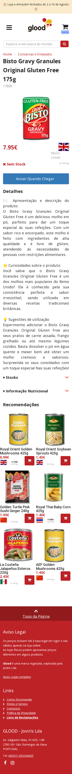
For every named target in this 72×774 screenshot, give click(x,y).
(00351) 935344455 (20, 756)
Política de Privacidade (21, 713)
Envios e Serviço (17, 704)
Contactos (13, 708)
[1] (29, 460)
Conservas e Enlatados (35, 54)
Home (7, 54)
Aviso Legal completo (17, 677)
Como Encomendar (19, 699)
